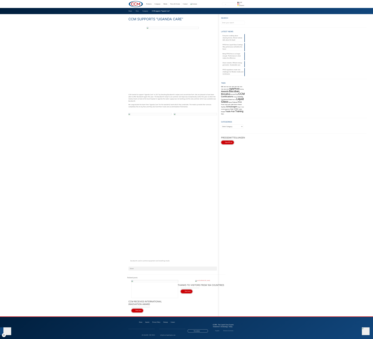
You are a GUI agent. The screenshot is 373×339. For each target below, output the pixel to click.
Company (145, 11)
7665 (238, 86)
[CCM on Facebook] (201, 325)
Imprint (147, 322)
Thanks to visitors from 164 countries (201, 285)
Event (230, 99)
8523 (225, 89)
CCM (241, 93)
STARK (236, 109)
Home (130, 11)
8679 (228, 89)
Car (236, 94)
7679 (241, 86)
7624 (227, 86)
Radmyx (240, 104)
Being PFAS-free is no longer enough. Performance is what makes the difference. (232, 56)
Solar (232, 109)
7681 (222, 89)
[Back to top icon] (364, 335)
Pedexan (234, 102)
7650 (233, 86)
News (137, 11)
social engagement (225, 109)
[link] (240, 4)
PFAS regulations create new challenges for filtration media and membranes (233, 72)
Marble (230, 102)
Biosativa (225, 94)
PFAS (240, 102)
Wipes (222, 114)
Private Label (224, 104)
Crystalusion (224, 99)
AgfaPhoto (234, 89)
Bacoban (234, 91)
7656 (235, 86)
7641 (230, 86)
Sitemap (165, 322)
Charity (235, 96)
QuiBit (232, 104)
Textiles (240, 109)
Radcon (235, 104)
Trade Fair (230, 111)
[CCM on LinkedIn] (191, 325)
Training (239, 111)
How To (234, 99)
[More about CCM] (240, 4)
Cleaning (240, 97)
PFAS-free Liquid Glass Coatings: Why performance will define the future (233, 47)
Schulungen (231, 106)
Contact (173, 322)
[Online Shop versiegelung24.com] (205, 325)
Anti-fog (242, 89)
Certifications (227, 96)
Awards (225, 91)
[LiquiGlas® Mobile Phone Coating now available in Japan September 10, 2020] (367, 331)
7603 (225, 86)
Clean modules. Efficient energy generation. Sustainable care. (232, 64)
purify (229, 104)
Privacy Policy (156, 322)
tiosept (223, 111)
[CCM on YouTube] (196, 325)
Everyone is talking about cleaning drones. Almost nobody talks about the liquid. (232, 38)
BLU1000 (233, 94)
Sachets (223, 107)
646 (222, 86)
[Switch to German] (193, 4)
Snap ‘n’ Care (241, 107)
